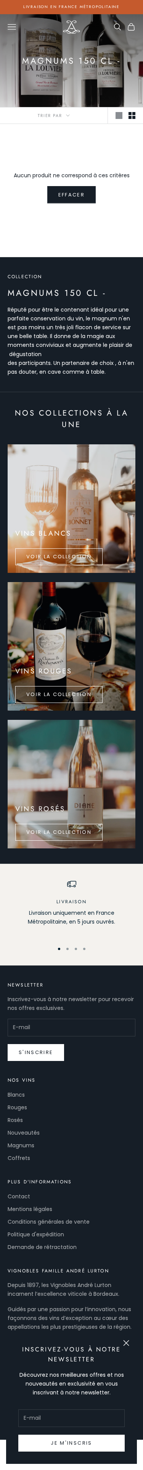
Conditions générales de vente (49, 1222)
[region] (71, 907)
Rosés (15, 1120)
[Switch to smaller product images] (132, 115)
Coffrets (19, 1158)
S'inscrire (36, 1052)
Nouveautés (24, 1133)
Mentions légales (30, 1209)
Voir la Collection (59, 556)
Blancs (16, 1095)
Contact (19, 1196)
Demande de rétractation (42, 1247)
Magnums (21, 1145)
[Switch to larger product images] (119, 115)
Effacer (71, 194)
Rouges (17, 1107)
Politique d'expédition (36, 1234)
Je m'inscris (71, 1443)
